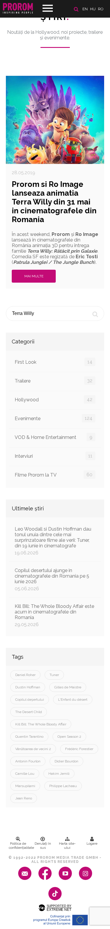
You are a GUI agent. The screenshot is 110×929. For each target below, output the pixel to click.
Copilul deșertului (29, 699)
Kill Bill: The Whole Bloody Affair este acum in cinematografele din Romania (54, 615)
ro (101, 9)
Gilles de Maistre (67, 687)
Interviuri (53, 456)
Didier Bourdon (66, 761)
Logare (92, 843)
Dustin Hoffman (27, 687)
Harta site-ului (67, 845)
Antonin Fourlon (27, 761)
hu (93, 9)
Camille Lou (24, 774)
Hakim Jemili (59, 774)
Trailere (53, 381)
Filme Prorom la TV (53, 475)
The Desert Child (28, 712)
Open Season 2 (69, 737)
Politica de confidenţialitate (20, 845)
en (85, 9)
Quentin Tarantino (29, 737)
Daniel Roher (25, 675)
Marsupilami (25, 786)
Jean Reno (23, 798)
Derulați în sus (43, 845)
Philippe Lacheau (63, 786)
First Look (53, 362)
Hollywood (53, 400)
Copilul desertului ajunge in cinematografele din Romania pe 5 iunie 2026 (52, 579)
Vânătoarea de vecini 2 (33, 749)
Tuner (54, 675)
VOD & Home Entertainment (53, 437)
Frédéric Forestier (79, 749)
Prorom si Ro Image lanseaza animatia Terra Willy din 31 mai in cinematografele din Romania (54, 202)
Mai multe (33, 276)
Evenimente (53, 418)
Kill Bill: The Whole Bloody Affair (40, 724)
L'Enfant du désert (72, 699)
